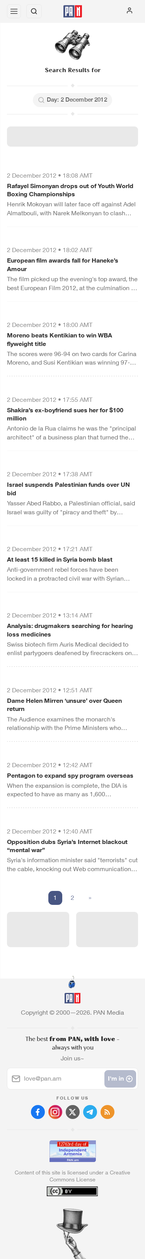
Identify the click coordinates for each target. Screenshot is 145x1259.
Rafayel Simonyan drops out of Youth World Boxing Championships (70, 190)
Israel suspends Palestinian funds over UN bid (68, 489)
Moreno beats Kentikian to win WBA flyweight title (59, 340)
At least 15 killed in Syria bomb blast (60, 559)
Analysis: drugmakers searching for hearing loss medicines (70, 630)
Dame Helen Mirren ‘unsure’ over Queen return (64, 705)
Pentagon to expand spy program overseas (70, 775)
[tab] (56, 1212)
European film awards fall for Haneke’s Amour (62, 265)
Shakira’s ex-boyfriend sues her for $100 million (65, 414)
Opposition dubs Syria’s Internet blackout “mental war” (67, 846)
